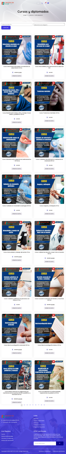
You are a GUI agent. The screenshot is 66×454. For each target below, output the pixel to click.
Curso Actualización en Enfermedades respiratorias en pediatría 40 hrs (49, 392)
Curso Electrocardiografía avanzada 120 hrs (16, 345)
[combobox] (49, 24)
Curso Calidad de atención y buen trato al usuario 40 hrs (49, 252)
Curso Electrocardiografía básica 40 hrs (49, 345)
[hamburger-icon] (38, 3)
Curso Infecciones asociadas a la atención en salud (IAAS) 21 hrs (16, 67)
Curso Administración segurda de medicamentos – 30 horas (16, 160)
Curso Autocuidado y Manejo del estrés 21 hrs (16, 252)
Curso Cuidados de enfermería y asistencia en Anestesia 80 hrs (49, 160)
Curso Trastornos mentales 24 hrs (49, 113)
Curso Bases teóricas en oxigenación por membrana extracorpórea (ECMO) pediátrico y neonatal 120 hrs (16, 393)
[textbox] (49, 25)
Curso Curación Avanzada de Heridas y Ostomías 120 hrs (49, 299)
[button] (42, 3)
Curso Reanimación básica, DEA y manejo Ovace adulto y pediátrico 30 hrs (17, 113)
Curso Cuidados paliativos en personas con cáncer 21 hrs (16, 299)
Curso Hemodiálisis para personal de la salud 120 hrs (49, 67)
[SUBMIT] (59, 443)
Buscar (6, 27)
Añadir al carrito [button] (16, 76)
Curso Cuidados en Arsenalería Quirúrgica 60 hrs (16, 206)
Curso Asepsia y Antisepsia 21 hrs (49, 206)
